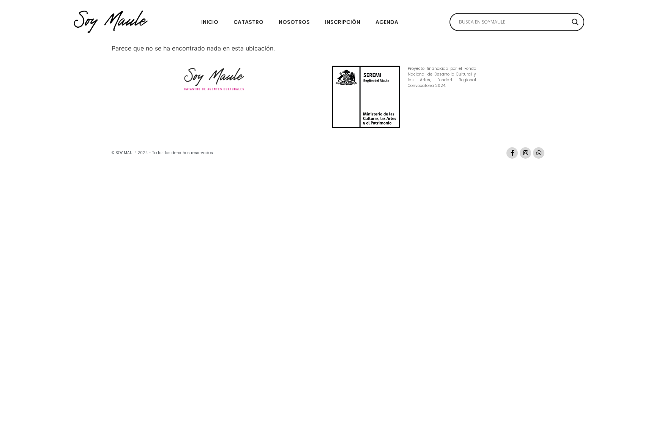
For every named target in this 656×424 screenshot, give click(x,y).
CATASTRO (248, 22)
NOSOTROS (294, 22)
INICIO (209, 22)
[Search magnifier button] (575, 22)
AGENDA (386, 22)
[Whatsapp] (538, 153)
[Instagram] (525, 153)
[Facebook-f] (512, 153)
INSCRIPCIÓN (342, 22)
